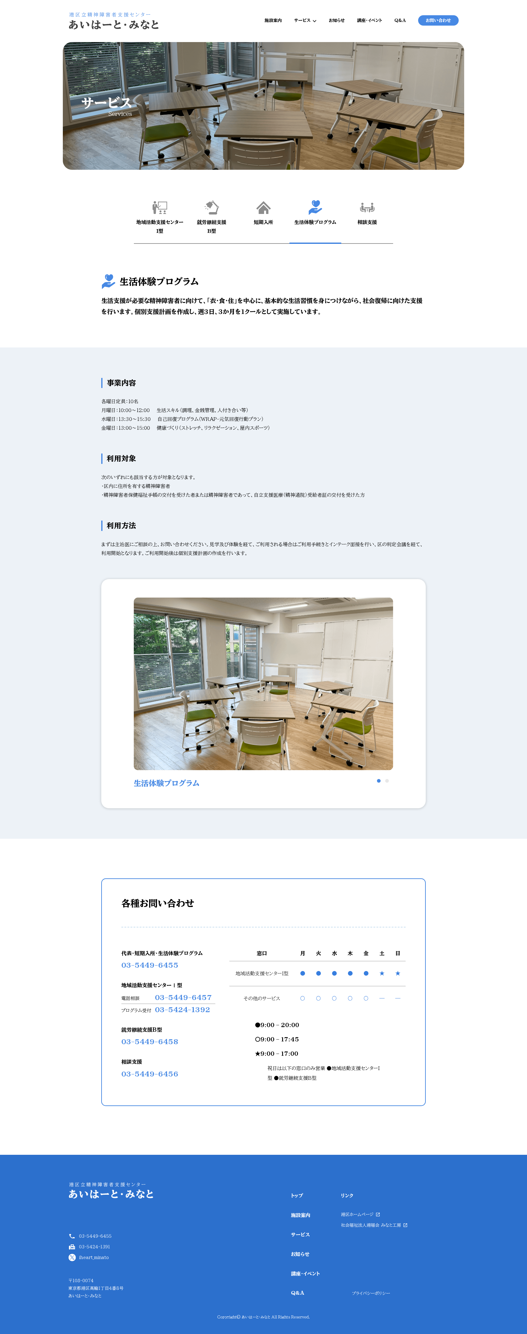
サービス (302, 20)
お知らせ (337, 20)
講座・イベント (369, 20)
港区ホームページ (357, 1214)
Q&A (400, 20)
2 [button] (387, 781)
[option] (263, 693)
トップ (297, 1195)
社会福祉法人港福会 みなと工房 (371, 1225)
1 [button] (379, 781)
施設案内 (273, 20)
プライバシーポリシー (371, 1293)
